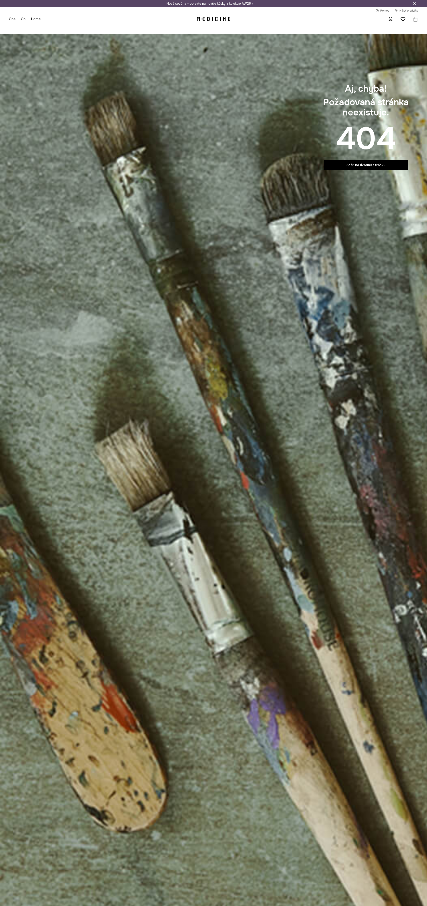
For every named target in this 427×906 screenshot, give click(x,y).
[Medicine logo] (213, 19)
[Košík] (414, 19)
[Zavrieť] (414, 3)
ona (12, 19)
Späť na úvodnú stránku (365, 165)
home (36, 19)
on (23, 19)
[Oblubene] (403, 19)
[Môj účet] (390, 19)
